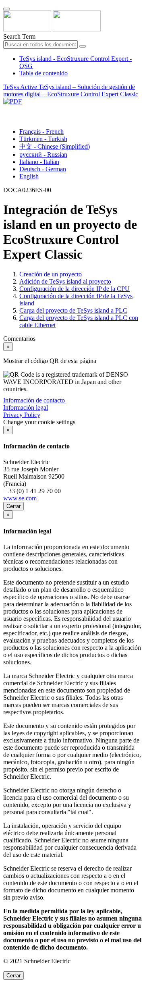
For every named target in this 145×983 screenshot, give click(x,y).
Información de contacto (34, 400)
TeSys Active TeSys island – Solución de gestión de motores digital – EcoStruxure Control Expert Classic (70, 90)
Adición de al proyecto (65, 281)
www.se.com (20, 498)
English (29, 176)
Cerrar (13, 506)
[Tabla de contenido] (6, 110)
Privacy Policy (21, 414)
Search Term (19, 36)
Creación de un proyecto (50, 274)
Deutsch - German (42, 169)
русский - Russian (43, 154)
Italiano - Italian (39, 161)
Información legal (25, 407)
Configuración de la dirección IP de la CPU (74, 288)
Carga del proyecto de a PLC (73, 310)
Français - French (41, 131)
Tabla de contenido (43, 73)
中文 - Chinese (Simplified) (54, 146)
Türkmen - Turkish (43, 138)
